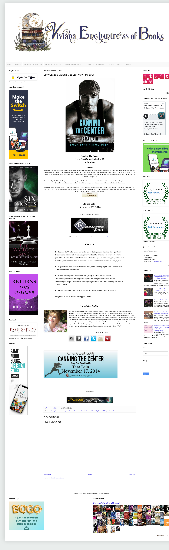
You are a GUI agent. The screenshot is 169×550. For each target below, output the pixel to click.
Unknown (48, 408)
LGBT (103, 411)
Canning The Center (56, 411)
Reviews (111, 64)
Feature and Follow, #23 (160, 300)
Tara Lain (111, 411)
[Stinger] (127, 524)
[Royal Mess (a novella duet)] (118, 531)
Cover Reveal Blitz (79, 411)
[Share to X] (66, 408)
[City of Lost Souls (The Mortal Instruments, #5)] (149, 524)
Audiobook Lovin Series (53, 64)
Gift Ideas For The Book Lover (95, 64)
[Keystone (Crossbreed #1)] (154, 524)
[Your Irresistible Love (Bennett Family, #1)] (158, 510)
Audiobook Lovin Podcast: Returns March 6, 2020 (161, 289)
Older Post (132, 474)
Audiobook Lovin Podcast (73, 64)
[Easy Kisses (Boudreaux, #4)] (118, 524)
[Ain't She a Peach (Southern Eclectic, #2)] (113, 524)
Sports (107, 411)
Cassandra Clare (157, 261)
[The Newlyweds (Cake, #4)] (158, 524)
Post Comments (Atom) (57, 478)
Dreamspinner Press (104, 237)
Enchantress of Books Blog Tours (92, 411)
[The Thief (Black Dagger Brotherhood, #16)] (154, 517)
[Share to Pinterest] (71, 408)
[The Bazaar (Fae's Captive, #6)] (127, 510)
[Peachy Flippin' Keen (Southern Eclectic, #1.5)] (109, 524)
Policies (119, 64)
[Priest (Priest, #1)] (163, 510)
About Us (18, 64)
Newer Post (47, 474)
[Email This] (62, 408)
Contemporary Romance (68, 411)
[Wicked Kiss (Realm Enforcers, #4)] (122, 517)
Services (128, 64)
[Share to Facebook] (68, 408)
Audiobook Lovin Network (33, 64)
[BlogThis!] (64, 408)
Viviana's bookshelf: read (106, 503)
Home (9, 64)
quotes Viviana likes (150, 251)
